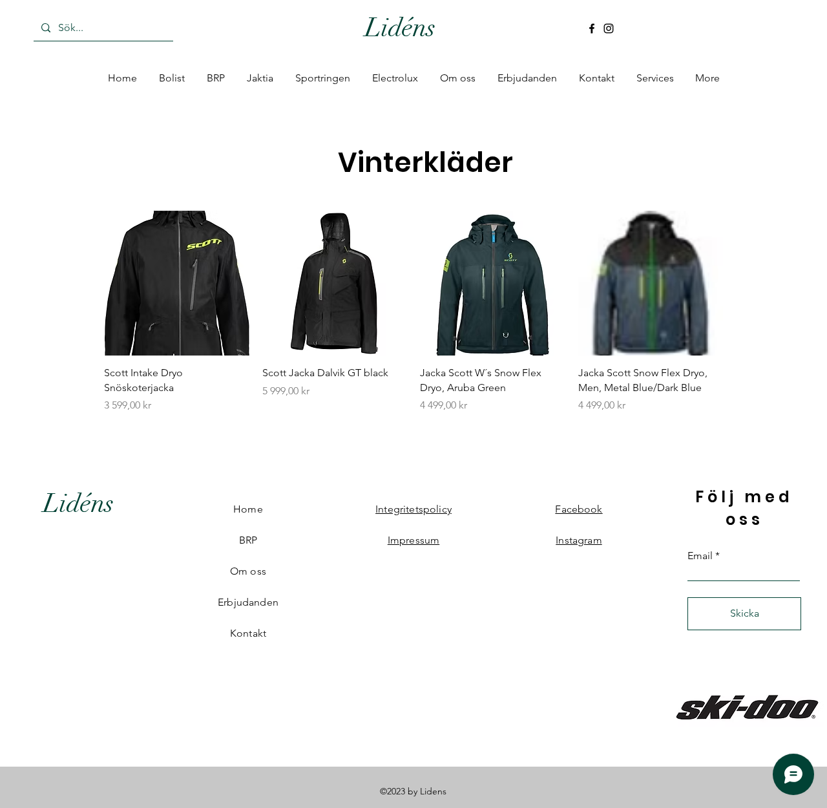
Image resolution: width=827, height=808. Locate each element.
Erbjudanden (248, 602)
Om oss (248, 571)
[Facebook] (591, 28)
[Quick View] (176, 283)
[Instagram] (608, 28)
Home (248, 509)
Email (700, 556)
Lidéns (400, 28)
